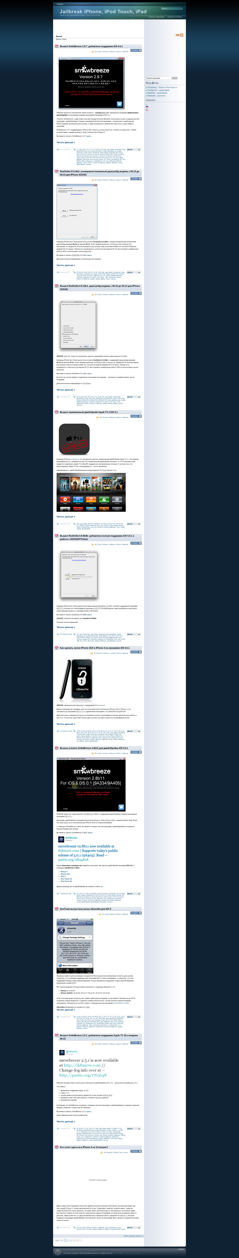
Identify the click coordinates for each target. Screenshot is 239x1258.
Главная (60, 4)
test (107, 161)
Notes (101, 159)
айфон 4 (85, 1140)
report (94, 277)
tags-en (129, 1253)
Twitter (122, 527)
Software (112, 51)
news (111, 525)
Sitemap (117, 1253)
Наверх (181, 1249)
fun (97, 636)
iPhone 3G (80, 156)
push (78, 1137)
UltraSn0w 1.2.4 (63, 978)
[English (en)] (148, 110)
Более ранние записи (132, 1236)
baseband (118, 149)
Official (104, 738)
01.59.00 (88, 731)
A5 (99, 149)
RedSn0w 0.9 (98, 242)
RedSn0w (76, 255)
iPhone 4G (98, 1135)
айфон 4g (108, 1229)
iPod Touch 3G (119, 897)
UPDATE (60, 618)
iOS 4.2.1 (91, 154)
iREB (121, 158)
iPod (115, 156)
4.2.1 (91, 149)
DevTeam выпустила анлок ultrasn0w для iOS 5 (85, 909)
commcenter (81, 734)
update (108, 162)
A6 (102, 149)
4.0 (87, 149)
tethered (112, 161)
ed (115, 151)
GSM (100, 636)
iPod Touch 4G (106, 130)
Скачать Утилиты (175, 17)
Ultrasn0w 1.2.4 (115, 1025)
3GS (83, 149)
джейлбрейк (81, 164)
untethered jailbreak (110, 1026)
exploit (119, 151)
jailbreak (79, 159)
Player (79, 527)
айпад (97, 279)
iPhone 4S (103, 156)
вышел (101, 705)
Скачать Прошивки (156, 17)
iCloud (110, 524)
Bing (123, 149)
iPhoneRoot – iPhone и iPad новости (162, 87)
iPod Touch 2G (87, 158)
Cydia (99, 51)
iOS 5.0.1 (60, 608)
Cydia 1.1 (115, 1130)
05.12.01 (121, 731)
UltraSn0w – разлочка (156, 96)
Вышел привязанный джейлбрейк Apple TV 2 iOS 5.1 (89, 412)
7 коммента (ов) (65, 893)
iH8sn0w (112, 153)
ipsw (117, 158)
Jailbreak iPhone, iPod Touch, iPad (103, 11)
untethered (105, 900)
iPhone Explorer (108, 1135)
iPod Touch (99, 897)
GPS (99, 274)
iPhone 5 (110, 156)
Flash (86, 153)
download (110, 151)
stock (102, 277)
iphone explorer (102, 1098)
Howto (83, 736)
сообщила (75, 459)
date (133, 1253)
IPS (114, 158)
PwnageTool (95, 119)
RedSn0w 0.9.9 (111, 639)
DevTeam (80, 274)
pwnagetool (115, 159)
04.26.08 (99, 731)
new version (94, 159)
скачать (88, 164)
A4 (97, 149)
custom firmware (96, 151)
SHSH (79, 161)
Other (121, 1152)
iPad (107, 154)
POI (88, 639)
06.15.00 (91, 733)
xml (137, 1253)
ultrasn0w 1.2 (124, 978)
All (95, 51)
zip (78, 741)
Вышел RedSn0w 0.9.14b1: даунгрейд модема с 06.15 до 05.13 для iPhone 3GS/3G (100, 287)
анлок (120, 162)
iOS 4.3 (99, 1133)
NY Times (107, 159)
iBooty (106, 153)
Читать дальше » (66, 142)
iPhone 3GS (89, 156)
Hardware (109, 1152)
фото (123, 1229)
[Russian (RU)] (148, 106)
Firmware (105, 51)
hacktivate (96, 153)
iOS (117, 153)
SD (121, 159)
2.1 (78, 149)
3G (81, 149)
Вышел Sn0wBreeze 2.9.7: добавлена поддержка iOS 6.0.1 (91, 46)
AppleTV (97, 524)
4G (94, 149)
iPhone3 (83, 275)
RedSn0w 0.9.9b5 (122, 1003)
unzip (110, 739)
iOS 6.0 (102, 154)
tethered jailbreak (109, 527)
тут (101, 886)
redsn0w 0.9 (87, 277)
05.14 (90, 272)
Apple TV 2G (83, 1090)
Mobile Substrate (116, 275)
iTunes (87, 525)
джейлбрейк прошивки (98, 902)
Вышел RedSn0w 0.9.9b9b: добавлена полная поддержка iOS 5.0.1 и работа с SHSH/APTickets (97, 537)
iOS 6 (97, 154)
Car (88, 151)
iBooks (105, 636)
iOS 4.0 (79, 154)
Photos (120, 525)
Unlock (89, 162)
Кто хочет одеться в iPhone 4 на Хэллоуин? (84, 1147)
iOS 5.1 (68, 462)
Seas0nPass (86, 527)
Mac (98, 525)
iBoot (102, 153)
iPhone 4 (96, 130)
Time (84, 162)
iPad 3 (116, 154)
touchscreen (81, 1229)
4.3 (94, 1128)
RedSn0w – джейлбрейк (157, 93)
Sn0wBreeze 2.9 (101, 113)
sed (124, 159)
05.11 (105, 731)
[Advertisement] (119, 26)
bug (85, 151)
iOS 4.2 (84, 154)
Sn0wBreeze (88, 814)
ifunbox (88, 736)
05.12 (116, 731)
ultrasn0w (87, 251)
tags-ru (123, 1253)
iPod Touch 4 (96, 158)
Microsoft (86, 159)
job (101, 275)
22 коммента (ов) (66, 634)
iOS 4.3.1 (105, 1133)
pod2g (84, 639)
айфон (102, 279)
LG (104, 275)
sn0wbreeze (89, 161)
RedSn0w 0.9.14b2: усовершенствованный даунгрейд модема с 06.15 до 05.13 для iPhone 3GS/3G (99, 173)
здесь (89, 615)
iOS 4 (121, 153)
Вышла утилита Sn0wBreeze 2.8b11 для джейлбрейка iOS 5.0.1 (94, 748)
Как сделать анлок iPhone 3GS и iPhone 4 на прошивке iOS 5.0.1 (95, 648)
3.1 (84, 1128)
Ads (105, 149)
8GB (84, 634)
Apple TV (123, 459)
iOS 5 (118, 524)
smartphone (113, 1227)
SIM (83, 161)
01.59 (83, 731)
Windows (114, 162)
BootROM (80, 151)
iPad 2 (111, 154)
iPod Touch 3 (108, 897)
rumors (126, 1152)
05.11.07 (110, 731)
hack (90, 153)
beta (107, 634)
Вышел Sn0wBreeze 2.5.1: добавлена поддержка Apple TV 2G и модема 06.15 (99, 1037)
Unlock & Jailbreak (122, 51)
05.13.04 (84, 272)
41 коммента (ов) (66, 731)
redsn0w (79, 277)
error (92, 1132)
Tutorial (112, 653)
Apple (112, 149)
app (108, 149)
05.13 (78, 272)
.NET (78, 731)
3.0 (93, 272)
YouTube (114, 1138)
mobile (108, 275)
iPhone (121, 154)
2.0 (95, 733)
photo (116, 525)
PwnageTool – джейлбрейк (158, 90)
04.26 (94, 731)
